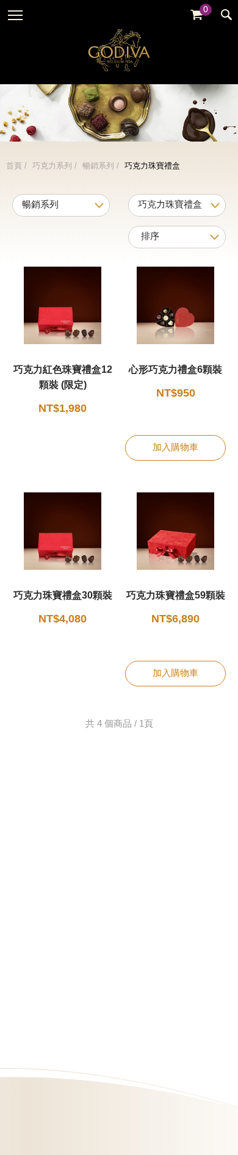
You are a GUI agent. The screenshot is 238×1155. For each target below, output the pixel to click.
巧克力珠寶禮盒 (152, 166)
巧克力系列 (52, 166)
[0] (196, 15)
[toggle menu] (15, 15)
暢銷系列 (98, 166)
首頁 (14, 166)
